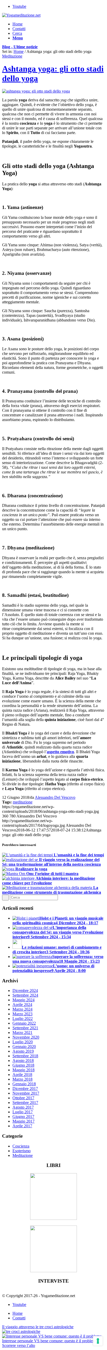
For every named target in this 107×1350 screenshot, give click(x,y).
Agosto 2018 (23, 1060)
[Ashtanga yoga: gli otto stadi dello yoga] (36, 91)
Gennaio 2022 (24, 1023)
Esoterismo (21, 1151)
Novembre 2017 (25, 1093)
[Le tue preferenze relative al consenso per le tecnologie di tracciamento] (98, 1341)
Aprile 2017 (22, 1126)
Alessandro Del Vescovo (55, 797)
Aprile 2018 (22, 1074)
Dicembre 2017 (25, 1088)
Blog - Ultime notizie (20, 47)
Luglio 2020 (22, 1042)
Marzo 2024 (22, 1009)
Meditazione (12, 56)
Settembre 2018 (25, 1056)
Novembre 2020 (25, 1037)
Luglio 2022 (22, 1018)
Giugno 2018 (23, 1065)
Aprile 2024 (22, 1004)
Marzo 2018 (22, 1079)
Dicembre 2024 (25, 990)
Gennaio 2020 (24, 1046)
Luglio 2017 (22, 1112)
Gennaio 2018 (24, 1084)
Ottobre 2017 (23, 1098)
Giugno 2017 (23, 1116)
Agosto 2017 (23, 1107)
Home (19, 51)
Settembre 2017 (25, 1102)
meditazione (22, 802)
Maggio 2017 (23, 1121)
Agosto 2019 (23, 1051)
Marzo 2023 (22, 1014)
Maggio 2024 (23, 1000)
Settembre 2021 (25, 1028)
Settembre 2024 (25, 995)
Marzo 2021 (22, 1032)
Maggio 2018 (23, 1070)
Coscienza (20, 1146)
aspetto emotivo (60, 752)
